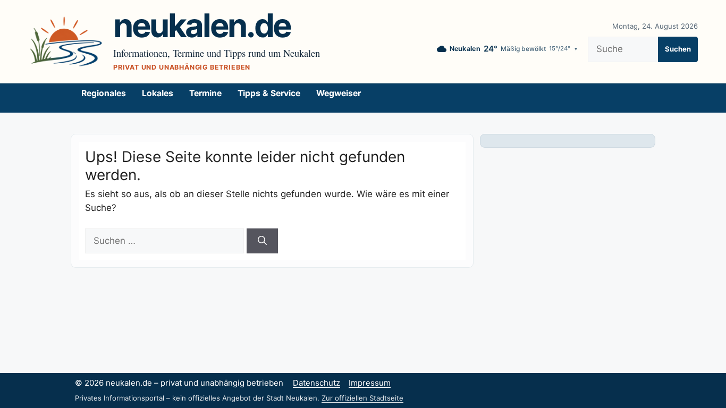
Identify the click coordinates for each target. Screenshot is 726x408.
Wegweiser (338, 93)
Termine (205, 93)
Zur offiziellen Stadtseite (362, 398)
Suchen (678, 49)
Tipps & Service (269, 93)
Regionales (103, 93)
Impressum (370, 383)
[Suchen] (262, 241)
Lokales (157, 93)
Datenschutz (316, 383)
